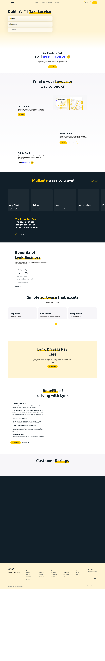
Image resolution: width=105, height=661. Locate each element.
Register (86, 2)
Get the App (21, 119)
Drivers (50, 2)
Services (57, 2)
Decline (82, 655)
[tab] (30, 19)
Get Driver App (52, 414)
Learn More (67, 652)
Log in (95, 2)
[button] (102, 647)
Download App (53, 70)
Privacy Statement (84, 658)
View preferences (96, 655)
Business (36, 2)
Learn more (17, 330)
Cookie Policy (77, 658)
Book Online (63, 154)
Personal (43, 2)
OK (67, 655)
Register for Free (72, 154)
